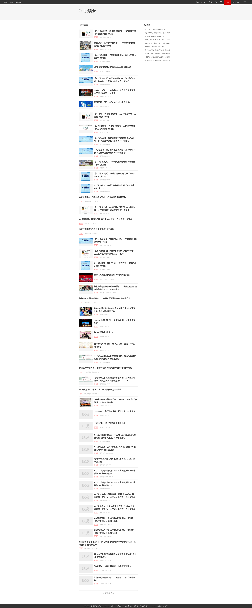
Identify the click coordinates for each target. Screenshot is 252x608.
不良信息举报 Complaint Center (148, 606)
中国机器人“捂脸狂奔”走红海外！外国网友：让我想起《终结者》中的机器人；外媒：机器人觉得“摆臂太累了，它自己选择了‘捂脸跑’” (159, 57)
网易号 (96, 37)
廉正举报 (160, 606)
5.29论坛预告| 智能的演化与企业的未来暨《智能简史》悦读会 (105, 219)
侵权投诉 (165, 606)
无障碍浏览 (18, 2)
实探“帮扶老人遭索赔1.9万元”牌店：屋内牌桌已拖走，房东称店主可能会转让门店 (159, 33)
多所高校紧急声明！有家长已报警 (155, 36)
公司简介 (113, 606)
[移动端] (197, 2)
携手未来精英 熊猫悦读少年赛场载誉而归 (112, 275)
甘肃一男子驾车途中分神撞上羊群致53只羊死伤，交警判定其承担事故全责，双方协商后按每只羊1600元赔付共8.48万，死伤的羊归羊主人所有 (159, 60)
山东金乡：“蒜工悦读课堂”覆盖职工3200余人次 (114, 411)
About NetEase (105, 606)
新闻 (81, 201)
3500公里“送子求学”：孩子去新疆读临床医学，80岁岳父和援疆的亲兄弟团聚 (159, 43)
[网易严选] (210, 2)
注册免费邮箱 (235, 2)
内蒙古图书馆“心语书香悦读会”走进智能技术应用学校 (102, 197)
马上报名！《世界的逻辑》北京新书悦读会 (112, 566)
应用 (11, 2)
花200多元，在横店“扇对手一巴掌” (155, 29)
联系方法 (118, 606)
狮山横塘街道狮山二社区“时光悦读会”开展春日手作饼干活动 (105, 368)
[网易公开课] (203, 2)
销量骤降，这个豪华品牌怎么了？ (155, 46)
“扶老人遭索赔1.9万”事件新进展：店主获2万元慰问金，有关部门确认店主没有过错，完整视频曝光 (159, 40)
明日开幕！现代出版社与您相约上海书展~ (112, 102)
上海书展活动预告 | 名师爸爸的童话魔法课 (112, 67)
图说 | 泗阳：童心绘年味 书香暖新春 (109, 423)
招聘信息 (124, 606)
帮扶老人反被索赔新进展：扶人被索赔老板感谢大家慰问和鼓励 (159, 53)
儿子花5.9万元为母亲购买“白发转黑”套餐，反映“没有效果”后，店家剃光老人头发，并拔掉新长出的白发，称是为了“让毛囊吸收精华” (159, 50)
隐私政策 (136, 606)
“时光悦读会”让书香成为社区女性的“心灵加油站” (100, 389)
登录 (227, 2)
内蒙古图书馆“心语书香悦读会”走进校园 (96, 229)
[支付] (216, 2)
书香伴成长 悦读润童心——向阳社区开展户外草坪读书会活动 (105, 298)
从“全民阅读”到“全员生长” (106, 332)
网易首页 (6, 2)
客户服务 (130, 606)
